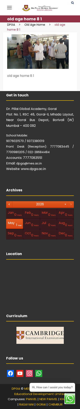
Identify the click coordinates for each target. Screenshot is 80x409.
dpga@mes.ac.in (29, 163)
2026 (40, 204)
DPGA (16, 388)
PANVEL (31, 399)
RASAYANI (26, 404)
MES (27, 388)
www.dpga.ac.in (33, 168)
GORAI (41, 404)
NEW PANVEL (48, 399)
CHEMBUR (55, 404)
